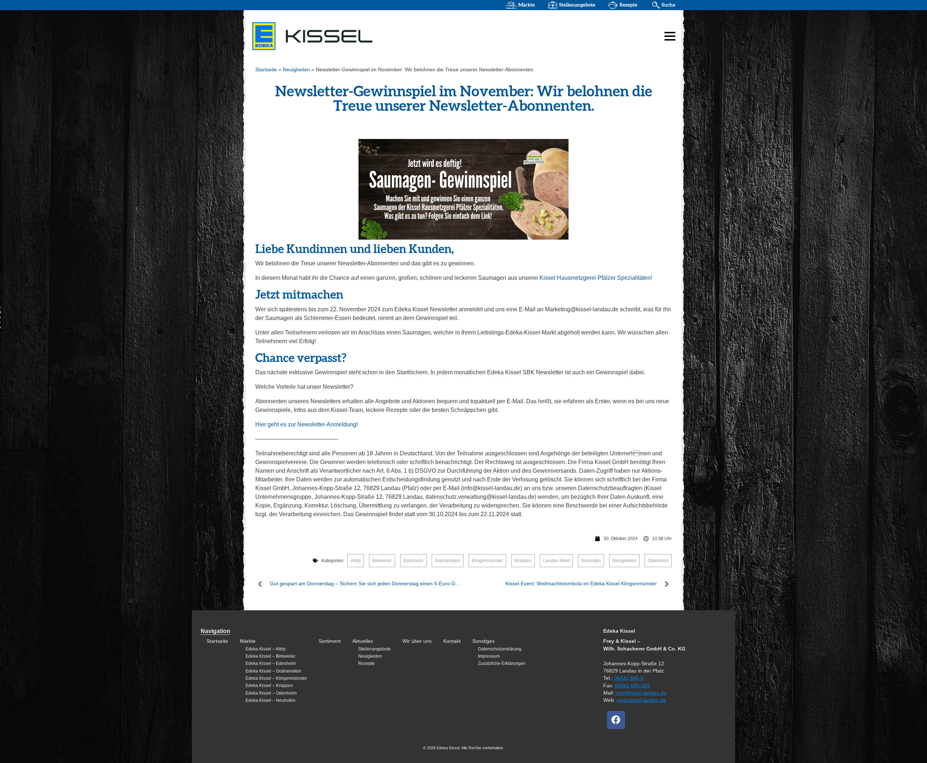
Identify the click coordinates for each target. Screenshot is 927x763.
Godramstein (447, 560)
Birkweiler (382, 560)
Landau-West (556, 560)
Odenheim (658, 560)
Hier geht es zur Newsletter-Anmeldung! (306, 424)
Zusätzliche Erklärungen (502, 663)
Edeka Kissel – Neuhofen (270, 700)
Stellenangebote (577, 5)
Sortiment (330, 641)
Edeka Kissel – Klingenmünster (276, 678)
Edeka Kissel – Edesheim (271, 663)
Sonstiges (483, 641)
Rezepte (628, 5)
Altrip (356, 560)
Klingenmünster (487, 560)
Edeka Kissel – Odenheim (271, 693)
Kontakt (452, 641)
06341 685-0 (628, 678)
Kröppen (523, 560)
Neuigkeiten (296, 69)
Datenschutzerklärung (499, 649)
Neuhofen (591, 560)
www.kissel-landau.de (641, 700)
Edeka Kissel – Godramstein (273, 671)
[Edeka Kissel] (342, 36)
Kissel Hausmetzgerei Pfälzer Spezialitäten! (596, 278)
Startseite (266, 69)
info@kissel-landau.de (641, 693)
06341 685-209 (632, 685)
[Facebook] (616, 720)
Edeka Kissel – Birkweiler (270, 656)
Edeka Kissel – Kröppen (269, 685)
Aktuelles (362, 641)
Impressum (489, 656)
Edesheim (413, 560)
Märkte (526, 5)
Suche (668, 5)
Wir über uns (417, 641)
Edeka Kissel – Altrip (266, 649)
